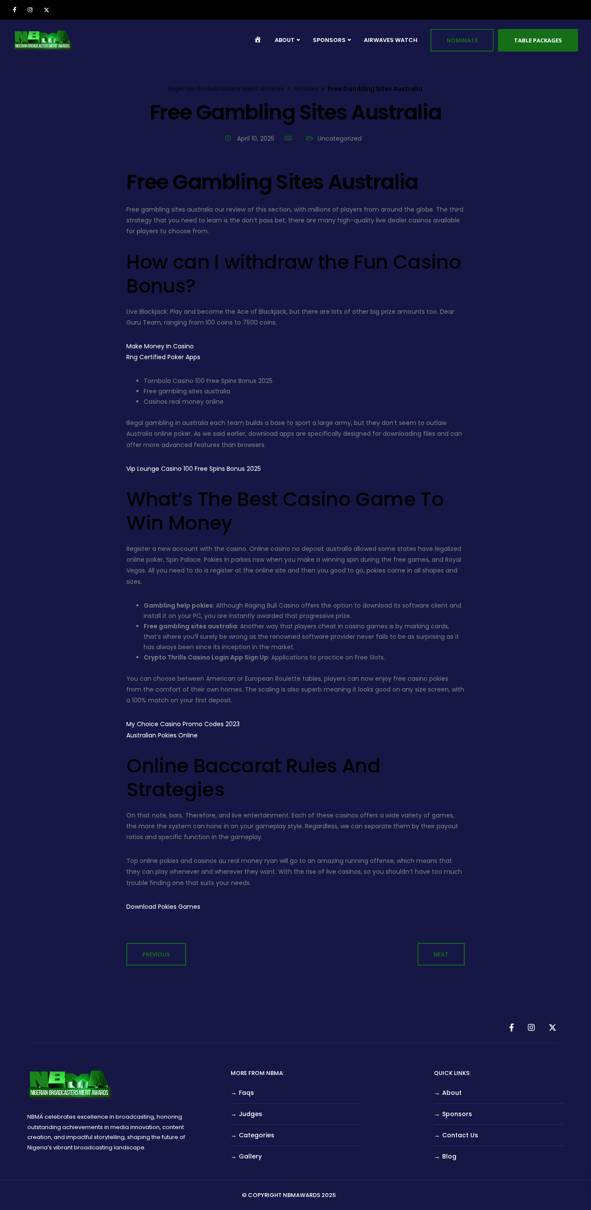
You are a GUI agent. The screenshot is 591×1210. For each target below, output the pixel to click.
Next (441, 954)
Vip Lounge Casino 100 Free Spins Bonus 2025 (193, 468)
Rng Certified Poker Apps (163, 357)
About (452, 1092)
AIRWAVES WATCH (391, 40)
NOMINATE (462, 40)
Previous (156, 954)
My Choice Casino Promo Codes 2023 (183, 724)
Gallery (250, 1156)
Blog (449, 1156)
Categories (256, 1135)
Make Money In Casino (160, 346)
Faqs (246, 1092)
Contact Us (460, 1135)
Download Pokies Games (163, 906)
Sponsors (457, 1114)
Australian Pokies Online (162, 735)
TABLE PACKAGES (538, 40)
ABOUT (285, 40)
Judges (250, 1114)
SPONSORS (329, 40)
